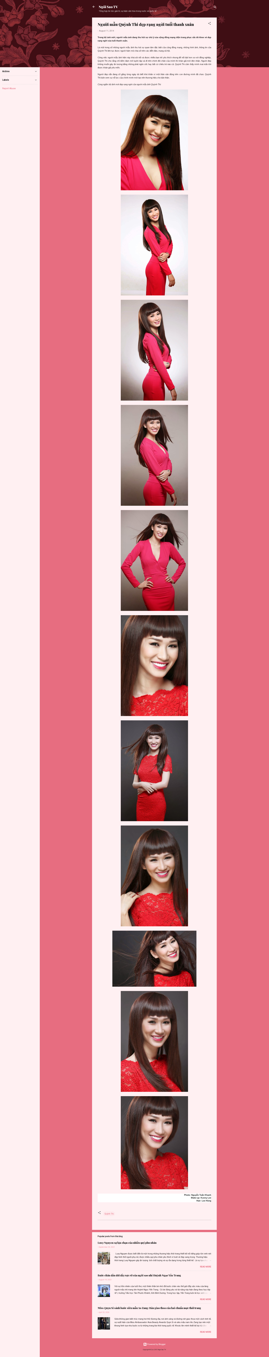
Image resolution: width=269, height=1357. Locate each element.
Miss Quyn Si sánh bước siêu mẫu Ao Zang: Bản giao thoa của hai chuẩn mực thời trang (149, 1308)
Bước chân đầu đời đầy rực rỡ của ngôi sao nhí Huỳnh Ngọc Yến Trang (139, 1275)
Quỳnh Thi (109, 1214)
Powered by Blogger (156, 1344)
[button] (209, 24)
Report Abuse (9, 88)
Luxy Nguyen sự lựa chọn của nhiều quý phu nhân (127, 1242)
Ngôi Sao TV (108, 6)
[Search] (215, 7)
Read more (205, 1266)
